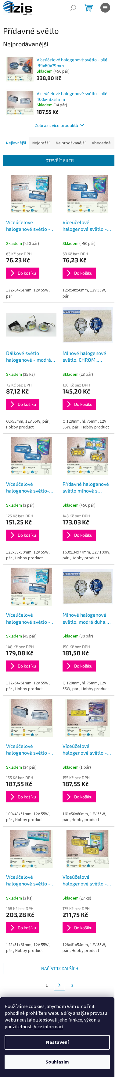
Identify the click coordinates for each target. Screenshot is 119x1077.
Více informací (48, 1026)
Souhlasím (57, 1062)
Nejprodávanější (70, 143)
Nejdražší (40, 143)
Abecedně (101, 143)
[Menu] (105, 8)
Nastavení (57, 1042)
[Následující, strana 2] (59, 985)
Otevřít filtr (59, 160)
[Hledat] (73, 8)
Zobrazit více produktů (56, 125)
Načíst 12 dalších (59, 968)
